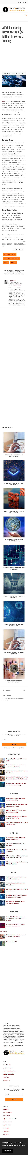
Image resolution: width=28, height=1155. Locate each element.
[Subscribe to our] (18, 3)
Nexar (4, 101)
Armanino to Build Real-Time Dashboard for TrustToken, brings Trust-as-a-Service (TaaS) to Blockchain (16, 918)
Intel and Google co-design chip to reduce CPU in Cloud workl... (14, 596)
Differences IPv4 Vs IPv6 (11, 942)
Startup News (7, 1080)
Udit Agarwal (12, 280)
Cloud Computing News (9, 1074)
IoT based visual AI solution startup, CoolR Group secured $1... (14, 483)
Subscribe (14, 744)
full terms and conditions (8, 1046)
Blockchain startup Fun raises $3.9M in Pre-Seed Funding (14, 653)
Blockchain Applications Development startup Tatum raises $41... (14, 681)
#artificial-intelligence (10, 254)
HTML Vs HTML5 (3, 931)
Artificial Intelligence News (10, 1071)
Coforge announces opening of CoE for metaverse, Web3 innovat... (14, 540)
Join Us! (7, 1134)
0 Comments (21, 73)
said (3, 145)
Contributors (7, 1118)
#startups (13, 262)
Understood (7, 1150)
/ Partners (10, 1112)
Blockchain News (7, 1064)
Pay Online (6, 1128)
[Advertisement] (14, 58)
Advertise (7, 1109)
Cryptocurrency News (8, 1068)
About (6, 1112)
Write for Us (14, 1118)
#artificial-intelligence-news (11, 258)
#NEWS (6, 262)
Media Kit (7, 1131)
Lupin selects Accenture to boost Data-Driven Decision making (14, 568)
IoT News (7, 1077)
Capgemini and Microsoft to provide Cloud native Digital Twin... (14, 625)
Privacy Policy (8, 1125)
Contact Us (7, 1115)
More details (17, 285)
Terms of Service (8, 1122)
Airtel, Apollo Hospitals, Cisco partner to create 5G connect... (14, 512)
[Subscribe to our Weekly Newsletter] (14, 739)
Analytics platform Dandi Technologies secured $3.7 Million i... (14, 455)
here (3, 245)
